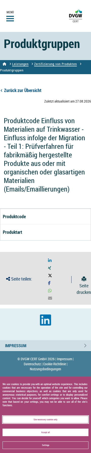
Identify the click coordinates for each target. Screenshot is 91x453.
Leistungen (20, 64)
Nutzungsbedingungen (45, 369)
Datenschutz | (33, 363)
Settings (45, 445)
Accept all (45, 432)
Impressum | (65, 358)
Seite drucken (84, 289)
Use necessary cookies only (45, 419)
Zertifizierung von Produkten (55, 64)
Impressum (15, 345)
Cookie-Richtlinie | (55, 363)
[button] (50, 260)
